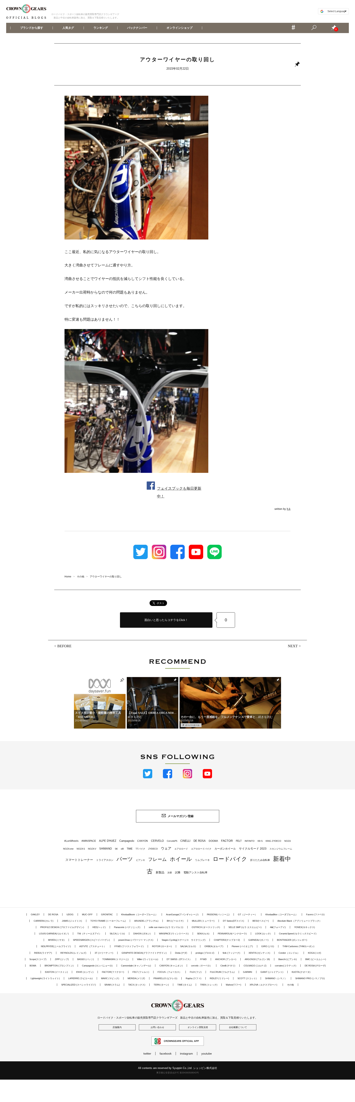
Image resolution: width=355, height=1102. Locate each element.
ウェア (166, 848)
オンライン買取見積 (198, 1027)
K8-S (260, 841)
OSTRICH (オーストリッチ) (206, 927)
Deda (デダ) (181, 953)
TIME (130, 848)
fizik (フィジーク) (231, 953)
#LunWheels (71, 840)
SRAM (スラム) (112, 984)
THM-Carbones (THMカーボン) (298, 946)
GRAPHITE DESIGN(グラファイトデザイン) (144, 953)
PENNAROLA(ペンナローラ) (232, 933)
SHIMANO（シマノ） (276, 978)
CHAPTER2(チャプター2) (227, 940)
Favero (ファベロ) (315, 914)
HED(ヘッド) (99, 927)
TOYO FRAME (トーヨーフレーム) (108, 921)
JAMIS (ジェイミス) (72, 921)
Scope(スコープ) (37, 959)
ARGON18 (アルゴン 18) (257, 959)
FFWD (203, 959)
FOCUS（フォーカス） (169, 972)
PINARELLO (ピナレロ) (165, 978)
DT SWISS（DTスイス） (179, 959)
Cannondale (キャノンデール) (136, 965)
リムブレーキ (202, 860)
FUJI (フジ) (196, 972)
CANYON (142, 840)
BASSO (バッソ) (85, 959)
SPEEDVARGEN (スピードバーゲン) (91, 940)
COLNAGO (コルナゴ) (255, 965)
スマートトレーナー (79, 859)
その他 (290, 984)
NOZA (287, 841)
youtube (206, 1053)
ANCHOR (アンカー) (225, 959)
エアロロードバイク (201, 849)
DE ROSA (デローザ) (315, 965)
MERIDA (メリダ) (136, 978)
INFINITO (250, 841)
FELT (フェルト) (141, 972)
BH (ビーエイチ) (175, 921)
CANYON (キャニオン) (171, 965)
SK (116, 849)
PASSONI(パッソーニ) (218, 914)
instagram (186, 1053)
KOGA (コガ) (314, 953)
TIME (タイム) (184, 984)
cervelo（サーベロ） (201, 965)
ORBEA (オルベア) (213, 946)
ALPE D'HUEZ (107, 840)
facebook (166, 1053)
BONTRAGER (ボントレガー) (292, 940)
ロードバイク (230, 859)
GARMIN (247, 972)
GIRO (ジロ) (267, 946)
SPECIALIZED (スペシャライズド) (78, 984)
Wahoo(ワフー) (233, 984)
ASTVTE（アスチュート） (92, 946)
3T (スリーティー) (104, 953)
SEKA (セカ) (203, 933)
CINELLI (185, 840)
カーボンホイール (225, 848)
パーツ (124, 859)
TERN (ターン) (161, 984)
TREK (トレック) (208, 984)
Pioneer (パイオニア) (242, 946)
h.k (288, 508)
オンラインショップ (179, 27)
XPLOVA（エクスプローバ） (264, 984)
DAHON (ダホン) (142, 933)
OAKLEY (35, 914)
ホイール (181, 859)
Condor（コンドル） (289, 953)
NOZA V (92, 849)
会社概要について (238, 1027)
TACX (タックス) (136, 984)
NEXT (293, 646)
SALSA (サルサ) (188, 946)
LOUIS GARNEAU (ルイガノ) (54, 933)
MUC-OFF (87, 914)
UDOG (70, 914)
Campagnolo (126, 840)
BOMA (33, 965)
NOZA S (81, 849)
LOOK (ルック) (263, 933)
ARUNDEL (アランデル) (146, 921)
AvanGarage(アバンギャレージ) (182, 914)
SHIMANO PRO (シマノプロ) (310, 978)
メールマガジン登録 (181, 816)
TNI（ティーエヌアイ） (89, 933)
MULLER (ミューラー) (203, 921)
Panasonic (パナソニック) (127, 927)
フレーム (157, 859)
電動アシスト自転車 (195, 872)
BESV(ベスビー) (260, 921)
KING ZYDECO (273, 841)
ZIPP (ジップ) (62, 959)
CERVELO (157, 840)
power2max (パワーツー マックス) (135, 940)
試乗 (177, 872)
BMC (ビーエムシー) (315, 959)
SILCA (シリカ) (117, 933)
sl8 (122, 849)
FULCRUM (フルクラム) (222, 972)
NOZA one (68, 849)
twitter (147, 1053)
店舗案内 (117, 1027)
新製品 (160, 872)
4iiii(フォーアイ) (278, 927)
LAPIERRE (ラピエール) (80, 978)
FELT (239, 840)
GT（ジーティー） (247, 914)
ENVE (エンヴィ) (84, 972)
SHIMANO (105, 848)
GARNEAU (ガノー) (258, 940)
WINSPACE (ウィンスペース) (174, 933)
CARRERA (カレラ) (43, 921)
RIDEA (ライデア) (43, 953)
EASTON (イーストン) (56, 972)
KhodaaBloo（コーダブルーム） (281, 914)
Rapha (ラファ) (193, 978)
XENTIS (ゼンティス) (259, 953)
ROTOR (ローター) (162, 946)
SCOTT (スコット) (247, 978)
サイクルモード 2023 (252, 848)
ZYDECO (153, 849)
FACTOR (227, 840)
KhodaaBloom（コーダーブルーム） (139, 914)
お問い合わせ (157, 1027)
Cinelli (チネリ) (227, 965)
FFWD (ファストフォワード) (129, 946)
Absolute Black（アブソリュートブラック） (299, 921)
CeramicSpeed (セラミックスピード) (297, 933)
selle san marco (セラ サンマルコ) (166, 927)
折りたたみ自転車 (260, 860)
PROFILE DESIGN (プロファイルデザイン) (62, 927)
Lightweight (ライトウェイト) (45, 978)
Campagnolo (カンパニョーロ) (97, 965)
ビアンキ (140, 860)
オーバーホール (192, 725)
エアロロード (181, 849)
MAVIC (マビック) (110, 978)
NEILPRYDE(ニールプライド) (56, 946)
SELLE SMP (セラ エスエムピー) (245, 927)
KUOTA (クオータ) (301, 972)
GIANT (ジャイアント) (271, 972)
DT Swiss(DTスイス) (233, 921)
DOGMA (213, 840)
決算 (169, 872)
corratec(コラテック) (285, 965)
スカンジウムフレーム (281, 849)
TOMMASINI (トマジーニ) (115, 959)
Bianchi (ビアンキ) (287, 959)
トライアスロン (104, 860)
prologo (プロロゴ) (205, 953)
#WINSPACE (89, 840)
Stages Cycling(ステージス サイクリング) (183, 940)
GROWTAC (107, 914)
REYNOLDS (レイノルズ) (73, 953)
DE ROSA (200, 840)
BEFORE (64, 646)
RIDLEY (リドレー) (219, 978)
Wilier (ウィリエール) (147, 959)
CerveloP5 (172, 841)
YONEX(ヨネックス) (304, 927)
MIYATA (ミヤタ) (56, 940)
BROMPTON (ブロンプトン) (59, 965)
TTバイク (140, 849)
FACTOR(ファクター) (113, 972)
